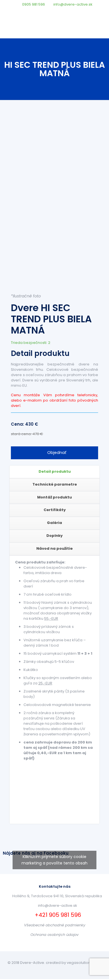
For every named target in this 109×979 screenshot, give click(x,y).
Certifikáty (55, 509)
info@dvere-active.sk (73, 4)
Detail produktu (55, 471)
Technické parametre (54, 484)
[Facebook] (55, 11)
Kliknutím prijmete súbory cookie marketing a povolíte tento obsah (54, 860)
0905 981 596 (33, 4)
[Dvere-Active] (54, 27)
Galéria (54, 522)
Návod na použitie (54, 548)
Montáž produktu (54, 497)
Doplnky (54, 535)
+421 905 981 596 (57, 915)
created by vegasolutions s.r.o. (74, 962)
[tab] (54, 471)
